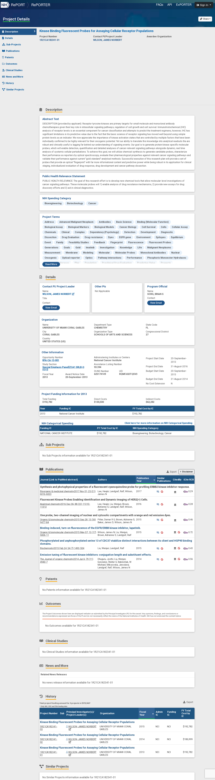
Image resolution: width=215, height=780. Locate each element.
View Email (51, 307)
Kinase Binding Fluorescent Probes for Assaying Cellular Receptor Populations (87, 722)
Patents (9, 57)
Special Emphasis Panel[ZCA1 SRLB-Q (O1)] (63, 368)
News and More (14, 76)
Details (9, 38)
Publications (13, 51)
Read (51, 264)
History (10, 83)
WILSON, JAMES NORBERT (57, 294)
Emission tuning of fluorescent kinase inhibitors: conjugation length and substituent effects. (96, 554)
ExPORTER (183, 4)
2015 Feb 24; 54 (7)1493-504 (62, 548)
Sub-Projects (13, 44)
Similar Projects (15, 89)
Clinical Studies (14, 70)
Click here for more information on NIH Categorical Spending (158, 423)
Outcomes (11, 63)
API (169, 4)
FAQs (159, 4)
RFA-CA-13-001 (50, 360)
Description (11, 31)
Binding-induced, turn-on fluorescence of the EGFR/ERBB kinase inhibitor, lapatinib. (90, 527)
